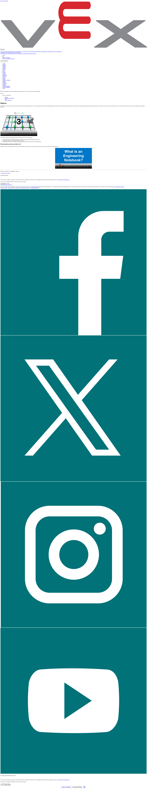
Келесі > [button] (9, 173)
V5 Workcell (25, 53)
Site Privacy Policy (3, 187)
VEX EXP (17, 51)
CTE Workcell (19, 53)
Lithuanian (5, 74)
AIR (28, 53)
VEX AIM (10, 51)
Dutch (4, 77)
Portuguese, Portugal (6, 80)
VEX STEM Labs (49, 51)
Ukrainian (4, 85)
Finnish (4, 82)
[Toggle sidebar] (0, 90)
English (4, 66)
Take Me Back (3, 183)
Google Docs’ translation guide (63, 179)
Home (4, 55)
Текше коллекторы (6, 57)
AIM (11, 53)
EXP (14, 53)
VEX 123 (2, 51)
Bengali (4, 64)
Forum (56, 51)
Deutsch (4, 65)
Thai (3, 70)
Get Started (43, 51)
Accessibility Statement (34, 187)
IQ (3, 56)
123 (8, 53)
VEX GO (6, 51)
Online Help (59, 51)
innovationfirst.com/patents (119, 186)
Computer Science (38, 51)
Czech (4, 88)
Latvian (4, 73)
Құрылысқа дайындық (9, 98)
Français (4, 68)
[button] (73, 334)
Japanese (4, 78)
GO (9, 53)
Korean (4, 72)
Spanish (4, 67)
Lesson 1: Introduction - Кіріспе (9, 58)
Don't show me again (6, 783)
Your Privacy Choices (77, 787)
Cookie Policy (17, 187)
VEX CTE (25, 51)
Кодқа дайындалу (8, 100)
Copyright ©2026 (33, 186)
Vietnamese (5, 83)
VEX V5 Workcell (30, 51)
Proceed (7, 183)
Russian (4, 81)
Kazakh (4, 71)
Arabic (4, 63)
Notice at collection (66, 787)
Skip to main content (4, 0)
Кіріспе (6, 97)
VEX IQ (13, 51)
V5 (16, 53)
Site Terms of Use (11, 187)
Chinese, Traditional (6, 87)
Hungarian (5, 75)
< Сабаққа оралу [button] (3, 173)
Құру (6, 99)
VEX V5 (21, 51)
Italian (4, 69)
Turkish (4, 84)
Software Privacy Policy (25, 187)
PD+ (53, 51)
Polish (4, 79)
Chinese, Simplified (6, 86)
